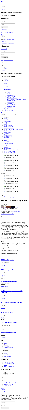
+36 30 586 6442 (8, 385)
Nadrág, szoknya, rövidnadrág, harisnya (16, 99)
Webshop (6, 147)
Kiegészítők (10, 103)
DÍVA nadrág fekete (7, 312)
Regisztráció (4, 29)
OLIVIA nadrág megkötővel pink (11, 302)
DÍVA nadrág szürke (7, 270)
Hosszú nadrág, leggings (10, 151)
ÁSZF (5, 365)
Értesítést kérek (16, 211)
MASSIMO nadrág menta (10, 152)
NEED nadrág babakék (8, 332)
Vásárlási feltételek (8, 110)
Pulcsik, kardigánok (11, 96)
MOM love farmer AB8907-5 (10, 322)
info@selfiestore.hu (9, 39)
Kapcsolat (6, 109)
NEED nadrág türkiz (7, 260)
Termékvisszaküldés (9, 366)
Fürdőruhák (10, 107)
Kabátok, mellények (12, 98)
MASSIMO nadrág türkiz (9, 281)
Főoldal (5, 79)
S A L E (6, 86)
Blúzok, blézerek (11, 95)
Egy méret (3, 209)
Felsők (8, 93)
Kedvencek (3, 41)
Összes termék (7, 89)
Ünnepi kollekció (11, 104)
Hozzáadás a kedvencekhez (7, 214)
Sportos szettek (10, 102)
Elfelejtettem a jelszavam (7, 32)
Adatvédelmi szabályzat (9, 363)
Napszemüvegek (11, 106)
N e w (5, 83)
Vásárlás (6, 80)
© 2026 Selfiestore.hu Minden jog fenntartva (15, 383)
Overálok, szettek (11, 100)
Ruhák (8, 92)
